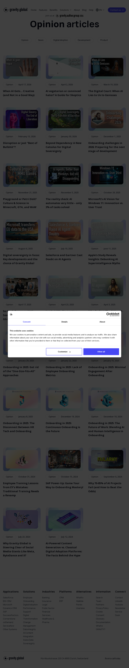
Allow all (101, 352)
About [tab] (102, 322)
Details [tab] (64, 322)
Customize (62, 352)
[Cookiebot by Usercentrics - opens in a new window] (108, 314)
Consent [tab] (26, 322)
